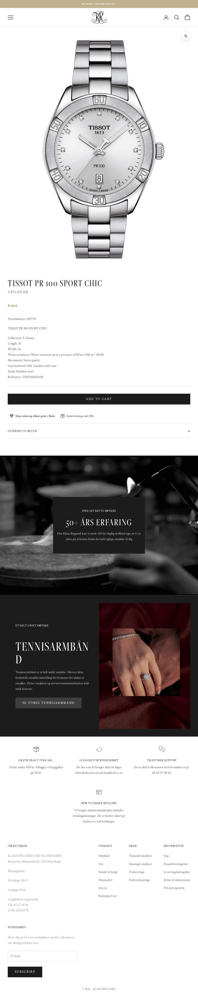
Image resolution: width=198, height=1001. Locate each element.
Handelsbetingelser (176, 864)
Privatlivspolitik (174, 888)
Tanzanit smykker (140, 856)
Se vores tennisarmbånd (48, 703)
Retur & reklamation (177, 880)
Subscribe (25, 972)
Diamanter (106, 880)
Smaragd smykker (140, 864)
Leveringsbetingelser (177, 872)
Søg (166, 856)
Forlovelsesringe (139, 880)
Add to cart (99, 399)
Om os (103, 888)
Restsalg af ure (108, 896)
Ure (101, 864)
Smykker (104, 856)
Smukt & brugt (108, 872)
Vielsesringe (137, 872)
